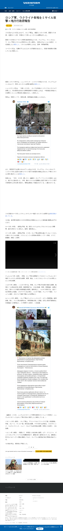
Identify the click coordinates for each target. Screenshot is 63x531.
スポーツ (18, 11)
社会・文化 (22, 508)
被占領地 (21, 499)
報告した (16, 44)
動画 (6, 502)
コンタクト (35, 501)
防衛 (20, 506)
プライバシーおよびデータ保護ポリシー (48, 526)
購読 (6, 7)
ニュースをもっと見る (31, 479)
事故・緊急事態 (23, 514)
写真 (6, 499)
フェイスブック (42, 271)
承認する (40, 528)
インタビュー (8, 497)
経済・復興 (11, 11)
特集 (6, 495)
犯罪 (20, 512)
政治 (20, 501)
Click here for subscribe (43, 451)
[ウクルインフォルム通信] (31, 3)
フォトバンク (10, 7)
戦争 (6, 11)
